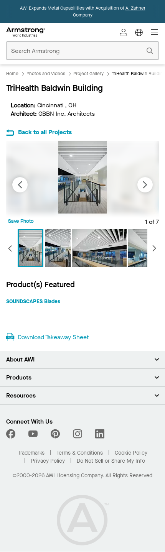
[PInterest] (55, 434)
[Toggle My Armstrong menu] (123, 32)
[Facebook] (11, 434)
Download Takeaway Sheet (53, 337)
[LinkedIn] (99, 434)
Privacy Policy (48, 461)
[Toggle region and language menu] (139, 32)
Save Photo (21, 221)
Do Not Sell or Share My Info (111, 461)
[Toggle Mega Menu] (154, 32)
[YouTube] (33, 434)
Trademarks (31, 453)
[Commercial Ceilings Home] (25, 32)
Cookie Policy (131, 453)
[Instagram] (77, 434)
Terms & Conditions (79, 453)
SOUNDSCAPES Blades (33, 301)
